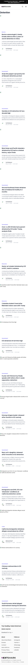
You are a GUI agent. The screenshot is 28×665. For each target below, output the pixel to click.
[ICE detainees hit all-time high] (14, 328)
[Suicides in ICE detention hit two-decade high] (14, 99)
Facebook (17, 647)
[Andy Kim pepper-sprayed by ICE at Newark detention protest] (14, 61)
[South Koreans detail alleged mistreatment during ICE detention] (14, 591)
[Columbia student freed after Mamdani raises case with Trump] (14, 291)
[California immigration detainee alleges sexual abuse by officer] (14, 517)
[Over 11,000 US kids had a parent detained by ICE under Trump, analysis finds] (14, 215)
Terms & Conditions (7, 652)
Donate (3, 642)
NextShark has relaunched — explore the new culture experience (14, 2)
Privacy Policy (5, 650)
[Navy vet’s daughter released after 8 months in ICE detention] (14, 440)
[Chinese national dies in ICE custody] (14, 554)
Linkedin (16, 650)
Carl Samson (9, 48)
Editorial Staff (9, 541)
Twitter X (16, 642)
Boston (3, 32)
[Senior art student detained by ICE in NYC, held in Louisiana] (14, 254)
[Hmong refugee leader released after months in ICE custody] (14, 403)
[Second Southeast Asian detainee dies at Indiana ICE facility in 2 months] (14, 175)
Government (5, 71)
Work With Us (5, 647)
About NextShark (6, 640)
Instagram (17, 640)
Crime (3, 526)
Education (4, 264)
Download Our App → (7, 632)
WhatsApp (17, 645)
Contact (3, 645)
